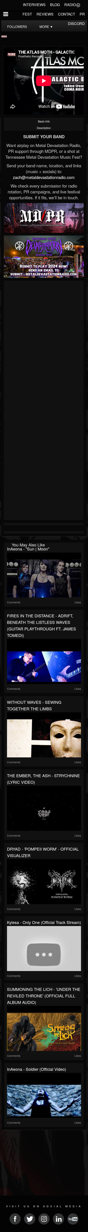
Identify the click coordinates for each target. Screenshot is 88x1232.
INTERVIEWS (34, 4)
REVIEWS (45, 14)
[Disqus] (43, 342)
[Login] (78, 4)
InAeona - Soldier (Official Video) (36, 1069)
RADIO (70, 4)
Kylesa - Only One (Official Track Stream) (44, 922)
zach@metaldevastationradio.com (44, 177)
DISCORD (76, 23)
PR (82, 14)
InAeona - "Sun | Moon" (28, 549)
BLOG (55, 4)
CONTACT (66, 14)
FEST (27, 14)
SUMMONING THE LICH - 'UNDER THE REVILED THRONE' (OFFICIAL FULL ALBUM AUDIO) (43, 995)
